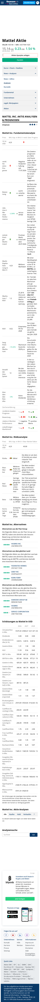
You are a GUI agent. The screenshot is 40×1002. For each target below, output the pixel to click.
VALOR (4, 45)
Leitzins (6, 981)
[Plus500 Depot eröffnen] (11, 3)
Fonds (25, 974)
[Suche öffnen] (37, 2)
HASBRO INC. (16, 544)
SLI (19, 965)
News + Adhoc (9, 79)
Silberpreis (16, 974)
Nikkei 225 (7, 969)
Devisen (13, 972)
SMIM (24, 965)
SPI (14, 965)
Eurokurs (7, 974)
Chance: (6, 124)
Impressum (29, 943)
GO (33, 835)
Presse (6, 948)
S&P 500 (16, 969)
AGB (26, 951)
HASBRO (14, 606)
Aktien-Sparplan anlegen (20, 55)
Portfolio (7, 979)
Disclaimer (29, 948)
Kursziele (7, 87)
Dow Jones (19, 967)
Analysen (7, 83)
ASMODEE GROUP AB (19, 600)
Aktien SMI (7, 965)
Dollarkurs (22, 972)
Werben (20, 945)
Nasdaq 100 (29, 967)
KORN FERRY (16, 578)
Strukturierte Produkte (12, 976)
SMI (22, 969)
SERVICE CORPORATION (20, 612)
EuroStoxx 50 (8, 967)
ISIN (17, 45)
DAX (29, 965)
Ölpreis (30, 979)
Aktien (6, 972)
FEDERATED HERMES (19, 566)
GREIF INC (15, 572)
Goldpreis (29, 969)
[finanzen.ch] (12, 1)
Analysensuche (9, 830)
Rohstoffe (26, 976)
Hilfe (18, 943)
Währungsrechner (19, 979)
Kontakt (7, 943)
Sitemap (7, 951)
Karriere (7, 945)
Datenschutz (30, 945)
